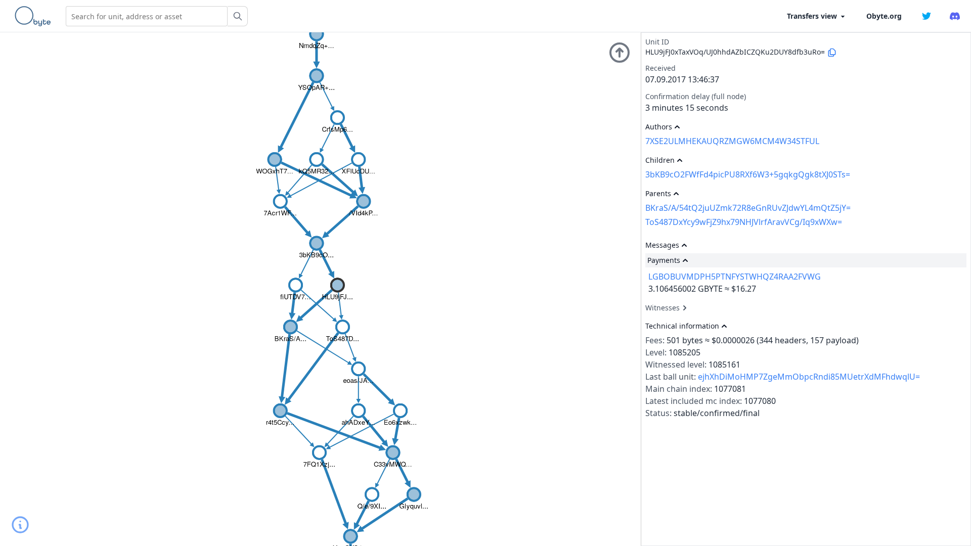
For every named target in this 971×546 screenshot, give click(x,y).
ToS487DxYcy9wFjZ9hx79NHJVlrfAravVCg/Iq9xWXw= (743, 222)
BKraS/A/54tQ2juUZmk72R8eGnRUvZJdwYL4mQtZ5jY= (748, 207)
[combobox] (147, 16)
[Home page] (35, 16)
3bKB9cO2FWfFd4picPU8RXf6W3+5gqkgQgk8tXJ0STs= (747, 174)
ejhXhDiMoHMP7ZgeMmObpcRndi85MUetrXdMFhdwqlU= (809, 376)
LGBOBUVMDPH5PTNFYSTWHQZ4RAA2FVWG (734, 276)
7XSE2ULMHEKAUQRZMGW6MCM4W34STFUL (732, 141)
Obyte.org (884, 16)
